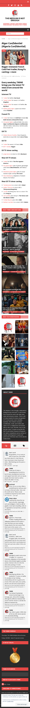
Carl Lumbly (6, 196)
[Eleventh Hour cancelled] (21, 381)
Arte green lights (8, 122)
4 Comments (22, 271)
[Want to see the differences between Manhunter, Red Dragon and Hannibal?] (8, 381)
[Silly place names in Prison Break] (8, 367)
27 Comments (22, 231)
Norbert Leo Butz (8, 202)
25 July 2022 (14, 231)
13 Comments (22, 291)
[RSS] (21, 5)
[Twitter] (11, 5)
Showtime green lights (9, 171)
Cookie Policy (10, 701)
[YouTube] (18, 5)
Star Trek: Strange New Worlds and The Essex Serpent (14, 309)
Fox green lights (8, 165)
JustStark (12, 484)
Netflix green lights (9, 108)
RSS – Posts (7, 684)
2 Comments (22, 312)
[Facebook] (8, 5)
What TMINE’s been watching (12, 210)
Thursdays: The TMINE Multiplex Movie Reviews (14, 635)
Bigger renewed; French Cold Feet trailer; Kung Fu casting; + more (14, 69)
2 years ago (15, 465)
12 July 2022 (14, 251)
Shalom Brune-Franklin (10, 135)
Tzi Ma (5, 191)
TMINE (11, 468)
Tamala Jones (7, 185)
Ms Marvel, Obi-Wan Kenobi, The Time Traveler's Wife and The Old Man (14, 268)
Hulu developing (8, 176)
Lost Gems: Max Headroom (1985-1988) (13, 511)
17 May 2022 (14, 312)
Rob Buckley (17, 76)
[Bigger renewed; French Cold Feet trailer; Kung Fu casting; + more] (15, 57)
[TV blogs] (15, 657)
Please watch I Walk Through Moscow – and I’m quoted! (12, 249)
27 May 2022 (14, 291)
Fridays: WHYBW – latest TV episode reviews (13, 638)
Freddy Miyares (7, 200)
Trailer (5, 98)
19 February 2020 (7, 76)
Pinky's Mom (13, 498)
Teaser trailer (7, 100)
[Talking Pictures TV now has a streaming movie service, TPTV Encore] (21, 354)
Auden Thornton (8, 187)
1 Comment (21, 251)
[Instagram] (15, 5)
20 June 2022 (14, 271)
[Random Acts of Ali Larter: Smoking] (8, 326)
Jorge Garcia (6, 154)
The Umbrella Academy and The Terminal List (13, 228)
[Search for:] (15, 33)
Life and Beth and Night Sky (12, 290)
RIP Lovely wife (8, 465)
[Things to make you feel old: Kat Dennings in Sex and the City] (21, 326)
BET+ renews (7, 146)
